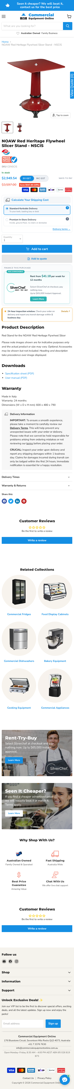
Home (5, 41)
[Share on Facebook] (4, 501)
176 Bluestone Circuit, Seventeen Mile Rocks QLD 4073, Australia (37, 1040)
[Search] (67, 26)
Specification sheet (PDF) (19, 373)
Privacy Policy (44, 1078)
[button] (34, 178)
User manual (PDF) (16, 378)
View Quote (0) (72, 85)
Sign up (53, 1023)
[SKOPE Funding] (68, 189)
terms (29, 443)
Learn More (38, 298)
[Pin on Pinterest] (24, 501)
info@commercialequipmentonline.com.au (37, 1048)
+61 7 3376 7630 (37, 1044)
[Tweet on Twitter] (10, 501)
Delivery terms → (61, 229)
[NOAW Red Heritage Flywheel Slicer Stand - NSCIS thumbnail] (7, 127)
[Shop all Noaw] (6, 152)
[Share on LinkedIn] (17, 501)
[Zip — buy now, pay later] (51, 189)
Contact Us (28, 1078)
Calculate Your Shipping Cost (30, 199)
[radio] (37, 210)
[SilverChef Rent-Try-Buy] (60, 189)
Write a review (37, 540)
